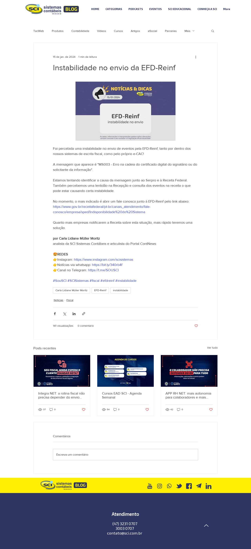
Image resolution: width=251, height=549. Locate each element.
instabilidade (120, 290)
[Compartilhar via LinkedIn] (74, 314)
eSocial (152, 30)
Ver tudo (212, 347)
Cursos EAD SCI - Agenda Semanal (122, 395)
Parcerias (171, 30)
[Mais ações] (195, 56)
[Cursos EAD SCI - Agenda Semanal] (125, 371)
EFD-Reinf (100, 290)
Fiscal (69, 300)
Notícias (58, 300)
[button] (213, 30)
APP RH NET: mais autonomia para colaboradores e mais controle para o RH (188, 395)
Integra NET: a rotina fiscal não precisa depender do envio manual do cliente (61, 395)
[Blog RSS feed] (244, 9)
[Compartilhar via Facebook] (55, 314)
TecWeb (38, 30)
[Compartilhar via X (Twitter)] (64, 314)
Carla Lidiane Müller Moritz (71, 290)
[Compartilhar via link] (83, 314)
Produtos (58, 30)
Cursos (118, 30)
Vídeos (101, 30)
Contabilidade (80, 30)
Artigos (135, 30)
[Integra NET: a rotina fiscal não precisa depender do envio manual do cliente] (62, 371)
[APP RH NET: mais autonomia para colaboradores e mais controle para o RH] (189, 371)
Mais (187, 30)
